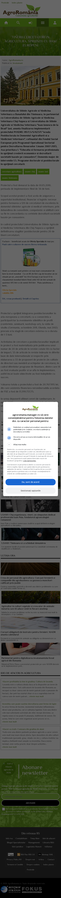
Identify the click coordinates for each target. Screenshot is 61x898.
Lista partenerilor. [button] (29, 461)
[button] (30, 445)
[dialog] (30, 449)
